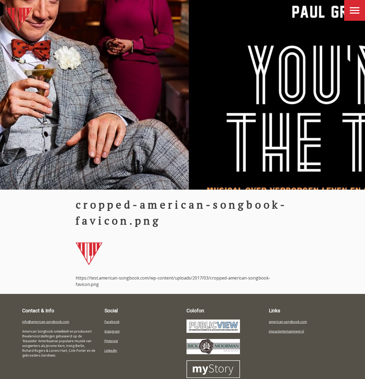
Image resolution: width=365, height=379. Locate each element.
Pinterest (111, 341)
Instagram (112, 331)
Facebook (111, 322)
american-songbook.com (288, 322)
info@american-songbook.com (45, 322)
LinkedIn (110, 350)
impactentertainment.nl (286, 331)
